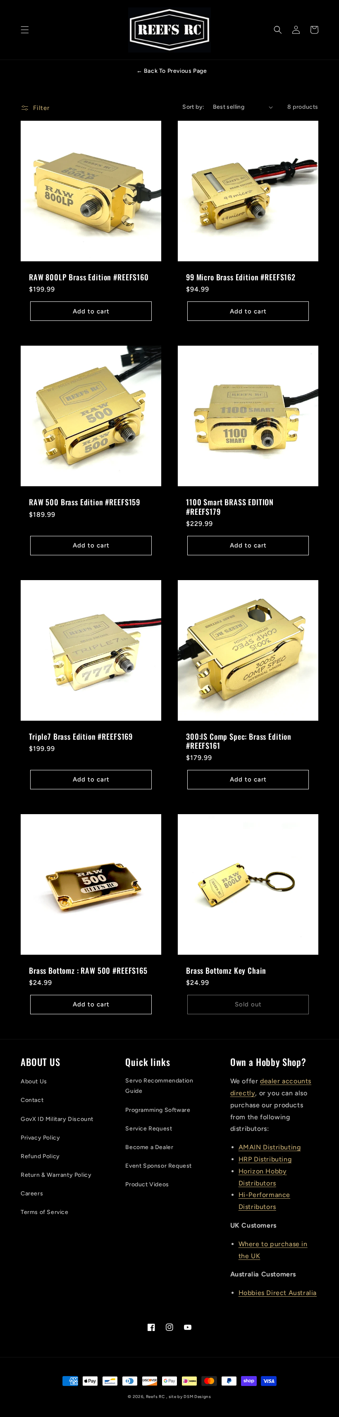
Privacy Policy (40, 1137)
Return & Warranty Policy (56, 1174)
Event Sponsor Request (158, 1165)
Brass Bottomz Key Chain (226, 970)
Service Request (148, 1128)
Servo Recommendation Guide (159, 1085)
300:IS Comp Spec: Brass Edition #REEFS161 (238, 741)
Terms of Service (45, 1212)
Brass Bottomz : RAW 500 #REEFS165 (88, 970)
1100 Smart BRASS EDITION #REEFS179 (230, 506)
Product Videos (147, 1184)
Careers (32, 1193)
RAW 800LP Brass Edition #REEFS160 (89, 277)
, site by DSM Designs (188, 1396)
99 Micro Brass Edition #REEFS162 (241, 277)
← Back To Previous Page (171, 70)
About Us (34, 1081)
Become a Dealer (149, 1147)
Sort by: (193, 106)
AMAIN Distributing (270, 1147)
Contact (32, 1100)
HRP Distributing (265, 1159)
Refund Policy (40, 1156)
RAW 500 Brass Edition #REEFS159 (84, 502)
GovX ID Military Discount (57, 1119)
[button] (25, 30)
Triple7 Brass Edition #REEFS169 (81, 736)
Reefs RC (155, 1396)
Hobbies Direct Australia (278, 1293)
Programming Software (157, 1110)
